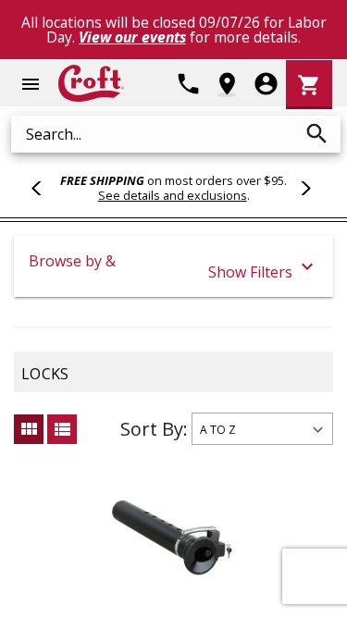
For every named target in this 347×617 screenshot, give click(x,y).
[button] (173, 266)
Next (302, 188)
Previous (44, 188)
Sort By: (154, 428)
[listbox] (262, 429)
